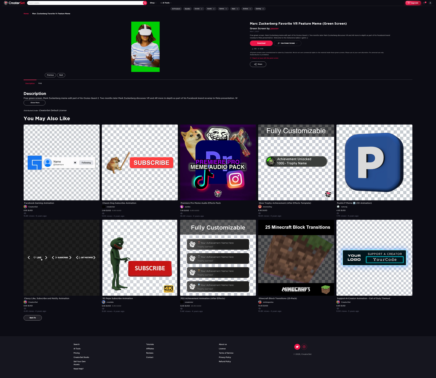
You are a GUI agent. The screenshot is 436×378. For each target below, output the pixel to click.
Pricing (77, 353)
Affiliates (150, 348)
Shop (152, 3)
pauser (274, 28)
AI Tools (77, 348)
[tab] (30, 83)
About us (223, 344)
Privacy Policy (225, 357)
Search (77, 344)
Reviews (149, 353)
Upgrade (414, 3)
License (222, 348)
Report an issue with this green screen (265, 58)
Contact (149, 357)
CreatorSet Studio (81, 357)
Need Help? (78, 369)
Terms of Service (226, 353)
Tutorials (150, 344)
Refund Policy (225, 361)
